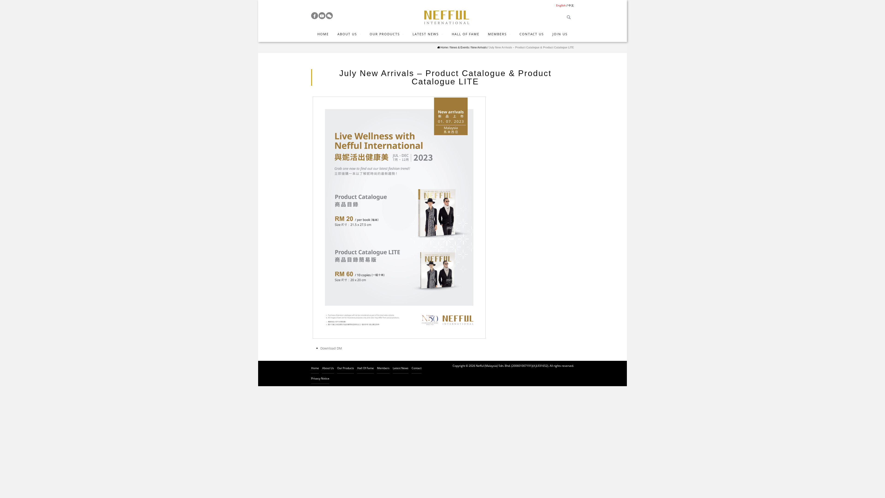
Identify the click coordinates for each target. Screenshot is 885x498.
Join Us (560, 34)
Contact (417, 368)
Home (323, 34)
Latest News (426, 34)
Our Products (385, 34)
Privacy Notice (320, 378)
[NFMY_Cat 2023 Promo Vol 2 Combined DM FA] (399, 218)
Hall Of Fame (465, 34)
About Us (347, 34)
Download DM (331, 348)
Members (497, 34)
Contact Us (531, 34)
